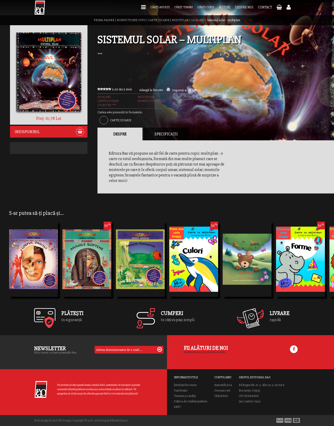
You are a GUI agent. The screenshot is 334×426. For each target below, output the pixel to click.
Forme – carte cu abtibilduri (300, 257)
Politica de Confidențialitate (190, 401)
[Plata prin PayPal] (279, 420)
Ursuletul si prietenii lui (247, 265)
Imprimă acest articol (186, 90)
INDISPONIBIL (27, 131)
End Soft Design (61, 420)
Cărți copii (205, 7)
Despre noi (244, 7)
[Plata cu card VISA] (288, 420)
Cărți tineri (183, 7)
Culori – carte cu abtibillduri (194, 257)
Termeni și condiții (185, 396)
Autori (224, 7)
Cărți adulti (160, 7)
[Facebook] (294, 349)
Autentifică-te (223, 385)
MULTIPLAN (180, 20)
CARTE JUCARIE (158, 20)
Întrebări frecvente (185, 385)
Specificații (166, 133)
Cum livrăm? (181, 390)
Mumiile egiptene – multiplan (87, 257)
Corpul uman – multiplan (33, 265)
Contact (265, 7)
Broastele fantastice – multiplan (140, 265)
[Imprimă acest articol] (168, 90)
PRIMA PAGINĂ (104, 20)
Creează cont (222, 390)
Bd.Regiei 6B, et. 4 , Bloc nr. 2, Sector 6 (261, 385)
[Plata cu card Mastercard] (296, 420)
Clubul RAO (221, 396)
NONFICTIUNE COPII (131, 20)
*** (99, 54)
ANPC (177, 407)
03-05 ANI (197, 20)
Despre (120, 133)
